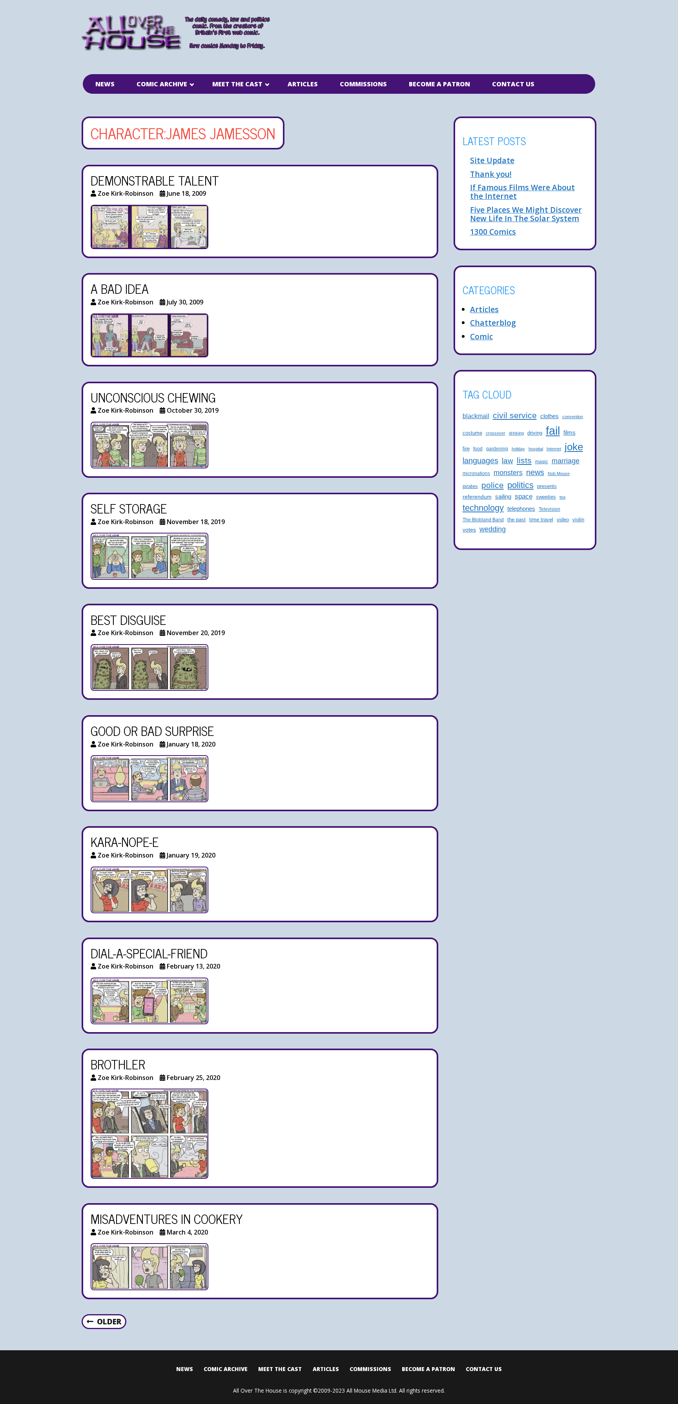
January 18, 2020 (191, 744)
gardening (497, 448)
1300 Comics (493, 231)
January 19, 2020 (191, 855)
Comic (481, 336)
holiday (518, 448)
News (105, 84)
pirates (470, 486)
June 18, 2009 (186, 193)
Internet (554, 448)
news (535, 472)
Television (549, 509)
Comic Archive (162, 84)
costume (472, 433)
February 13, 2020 (193, 966)
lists (524, 460)
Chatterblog (493, 322)
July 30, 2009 (185, 302)
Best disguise (128, 619)
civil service (515, 415)
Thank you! (491, 174)
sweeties (546, 497)
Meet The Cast (237, 84)
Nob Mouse (559, 473)
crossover (495, 433)
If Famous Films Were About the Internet (522, 191)
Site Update (492, 160)
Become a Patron (439, 84)
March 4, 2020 (187, 1232)
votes (469, 529)
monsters (508, 473)
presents (547, 486)
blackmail (476, 415)
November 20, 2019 (196, 632)
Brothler (118, 1064)
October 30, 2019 (193, 410)
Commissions (363, 84)
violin (578, 520)
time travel (541, 520)
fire (466, 449)
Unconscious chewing (153, 397)
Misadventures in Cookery (167, 1218)
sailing (503, 496)
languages (480, 460)
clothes (549, 416)
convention (572, 416)
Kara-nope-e (125, 841)
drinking (516, 433)
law (507, 460)
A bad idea (120, 288)
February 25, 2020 (193, 1077)
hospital (536, 448)
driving (534, 433)
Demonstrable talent (155, 180)
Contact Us (513, 84)
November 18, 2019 (196, 521)
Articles (303, 84)
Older (109, 1321)
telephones (521, 509)
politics (520, 485)
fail (553, 430)
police (492, 485)
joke (574, 446)
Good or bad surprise (152, 730)
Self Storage (129, 508)
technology (483, 508)
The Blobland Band (483, 519)
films (569, 433)
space (523, 496)
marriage (566, 461)
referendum (477, 496)
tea (562, 497)
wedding (492, 529)
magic (541, 461)
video (563, 520)
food (478, 448)
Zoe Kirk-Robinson (125, 193)
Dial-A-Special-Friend (149, 953)
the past (516, 520)
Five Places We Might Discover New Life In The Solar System (526, 214)
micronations (476, 473)
